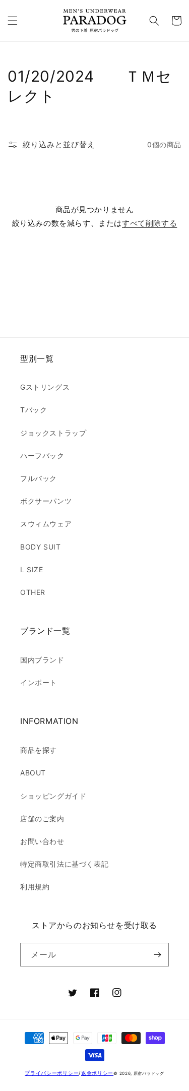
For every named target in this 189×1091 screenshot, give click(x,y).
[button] (13, 21)
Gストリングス (45, 387)
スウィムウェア (46, 523)
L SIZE (31, 569)
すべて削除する (149, 223)
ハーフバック (42, 455)
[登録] (157, 954)
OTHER (32, 592)
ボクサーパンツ (46, 501)
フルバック (38, 478)
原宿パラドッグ (149, 1073)
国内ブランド (42, 659)
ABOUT (33, 772)
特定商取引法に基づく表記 (64, 864)
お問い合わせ (42, 841)
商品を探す (38, 750)
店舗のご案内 (42, 818)
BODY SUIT (40, 546)
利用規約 (34, 886)
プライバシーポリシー (52, 1073)
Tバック (33, 409)
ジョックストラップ (53, 433)
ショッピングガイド (53, 796)
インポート (38, 682)
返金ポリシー (97, 1073)
